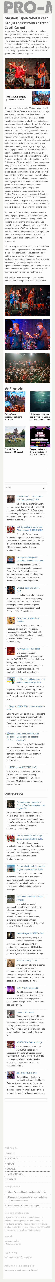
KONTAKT (11, 1179)
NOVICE (10, 1153)
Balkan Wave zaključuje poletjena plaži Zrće (26, 1191)
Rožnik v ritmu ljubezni (26, 960)
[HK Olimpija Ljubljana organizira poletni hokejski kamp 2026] (11, 682)
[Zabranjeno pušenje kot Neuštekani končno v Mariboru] (11, 560)
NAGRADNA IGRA (15, 1174)
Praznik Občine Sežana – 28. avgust (23, 1205)
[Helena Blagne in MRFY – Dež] (11, 936)
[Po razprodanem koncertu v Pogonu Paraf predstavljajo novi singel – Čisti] (11, 804)
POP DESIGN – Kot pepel (28, 648)
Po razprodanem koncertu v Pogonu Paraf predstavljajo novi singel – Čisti (30, 805)
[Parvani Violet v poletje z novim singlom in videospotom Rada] (11, 869)
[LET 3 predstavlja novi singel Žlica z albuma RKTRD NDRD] (11, 529)
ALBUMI (10, 1163)
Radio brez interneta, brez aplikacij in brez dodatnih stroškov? (27, 736)
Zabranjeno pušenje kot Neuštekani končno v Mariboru (29, 559)
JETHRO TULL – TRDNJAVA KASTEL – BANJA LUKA (29, 498)
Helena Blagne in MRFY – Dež (30, 933)
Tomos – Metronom (25, 1011)
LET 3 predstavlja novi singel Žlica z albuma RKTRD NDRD (29, 528)
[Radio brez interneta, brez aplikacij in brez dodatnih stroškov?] (11, 738)
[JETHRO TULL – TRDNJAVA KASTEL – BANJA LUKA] (11, 499)
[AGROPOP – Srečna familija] (11, 1045)
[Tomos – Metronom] (11, 1014)
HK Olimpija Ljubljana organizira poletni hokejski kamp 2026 (30, 681)
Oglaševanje (25, 1257)
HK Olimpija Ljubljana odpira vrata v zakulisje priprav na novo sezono (27, 1199)
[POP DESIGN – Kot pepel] (11, 651)
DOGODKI (11, 1168)
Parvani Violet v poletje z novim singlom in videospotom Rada (30, 868)
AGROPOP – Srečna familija (29, 1042)
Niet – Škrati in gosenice (27, 987)
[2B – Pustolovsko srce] (11, 1075)
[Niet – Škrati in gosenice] (11, 990)
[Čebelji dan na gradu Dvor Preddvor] (11, 621)
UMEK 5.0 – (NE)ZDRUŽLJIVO (22, 767)
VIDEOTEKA (12, 1158)
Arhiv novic (34, 1270)
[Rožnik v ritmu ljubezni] (11, 963)
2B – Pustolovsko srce (26, 1072)
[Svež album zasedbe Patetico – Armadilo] (11, 899)
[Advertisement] (27, 475)
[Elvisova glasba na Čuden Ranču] (11, 590)
